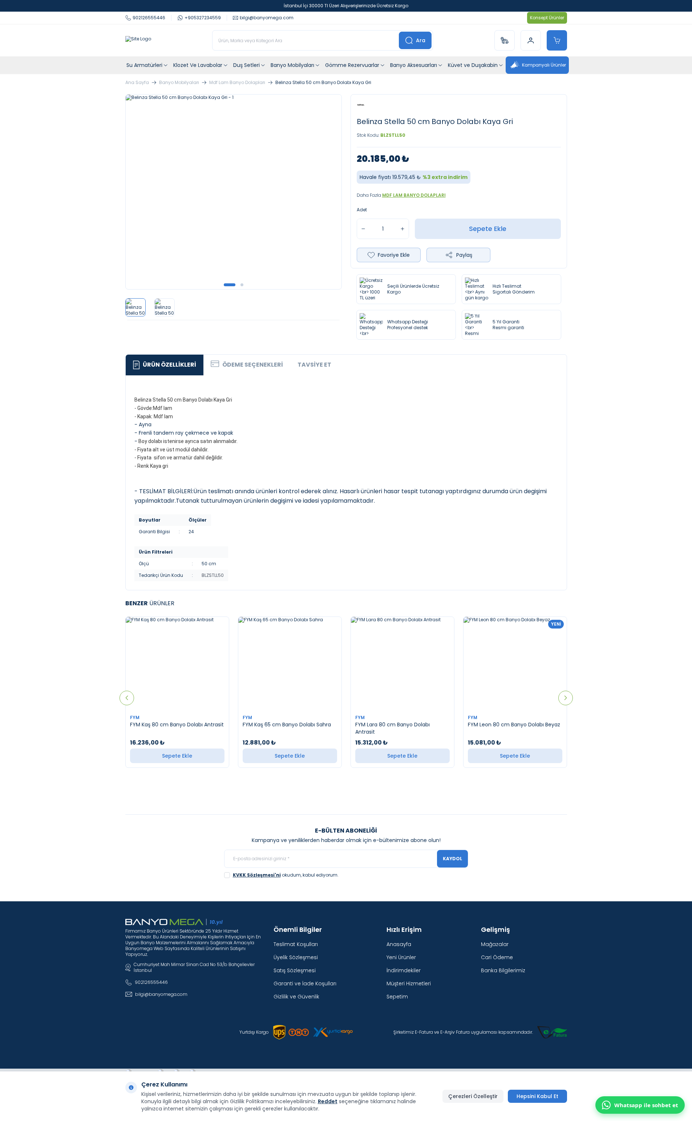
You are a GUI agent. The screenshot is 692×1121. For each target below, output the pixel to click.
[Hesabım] (530, 40)
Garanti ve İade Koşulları (305, 983)
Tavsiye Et (314, 364)
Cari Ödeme (497, 957)
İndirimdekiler (404, 970)
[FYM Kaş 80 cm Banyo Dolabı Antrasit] (177, 663)
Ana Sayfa (137, 82)
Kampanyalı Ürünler (544, 65)
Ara (420, 40)
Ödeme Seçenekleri (252, 364)
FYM (135, 717)
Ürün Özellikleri (169, 364)
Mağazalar (495, 944)
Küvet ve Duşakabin (473, 65)
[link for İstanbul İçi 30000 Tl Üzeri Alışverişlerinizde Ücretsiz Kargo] (346, 6)
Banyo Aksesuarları (413, 65)
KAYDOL (452, 858)
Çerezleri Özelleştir (473, 1096)
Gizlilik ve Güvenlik (296, 996)
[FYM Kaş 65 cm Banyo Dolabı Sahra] (289, 663)
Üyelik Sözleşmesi (296, 957)
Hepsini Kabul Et (537, 1096)
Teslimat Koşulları (296, 944)
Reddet (327, 1101)
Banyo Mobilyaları (292, 65)
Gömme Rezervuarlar (352, 65)
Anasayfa (399, 944)
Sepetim (397, 996)
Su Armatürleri (144, 65)
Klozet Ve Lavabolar (197, 65)
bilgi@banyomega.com (161, 994)
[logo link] (138, 40)
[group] (233, 192)
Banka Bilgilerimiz (503, 970)
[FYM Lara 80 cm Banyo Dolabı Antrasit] (402, 663)
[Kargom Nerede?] (504, 40)
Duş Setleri (246, 65)
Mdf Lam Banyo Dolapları (237, 82)
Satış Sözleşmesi (295, 970)
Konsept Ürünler (547, 18)
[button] (229, 284)
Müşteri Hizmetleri (409, 983)
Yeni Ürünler (401, 957)
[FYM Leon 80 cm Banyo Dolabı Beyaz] (515, 663)
